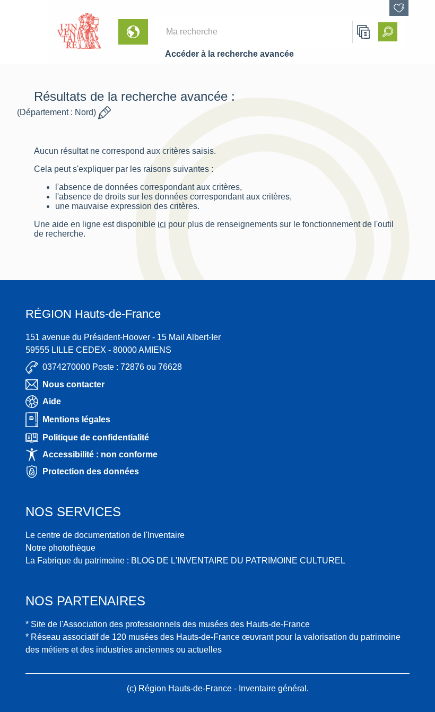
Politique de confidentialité (95, 437)
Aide (51, 401)
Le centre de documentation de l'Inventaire (105, 535)
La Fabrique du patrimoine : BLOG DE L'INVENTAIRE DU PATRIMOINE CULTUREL (185, 560)
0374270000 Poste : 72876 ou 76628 (112, 366)
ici (162, 224)
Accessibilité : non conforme (100, 454)
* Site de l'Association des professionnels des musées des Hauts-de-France (167, 624)
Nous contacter (73, 384)
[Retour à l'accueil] (24, 32)
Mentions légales (76, 419)
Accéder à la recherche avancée (229, 53)
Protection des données (90, 471)
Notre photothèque (60, 547)
